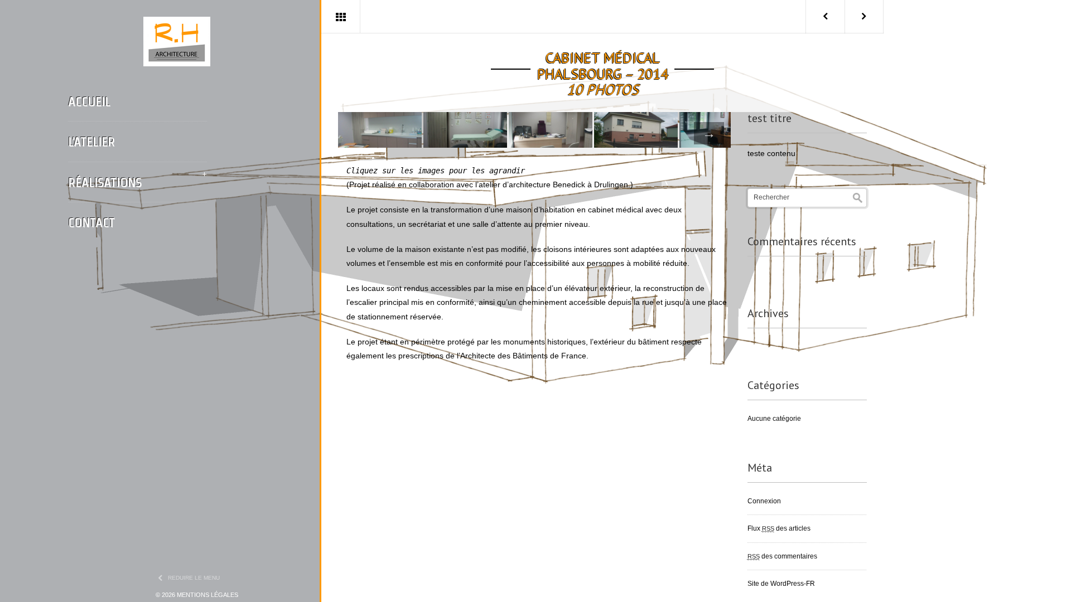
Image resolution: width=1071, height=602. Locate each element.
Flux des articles (779, 528)
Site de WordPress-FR (781, 584)
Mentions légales (207, 594)
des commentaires (782, 556)
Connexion (764, 501)
